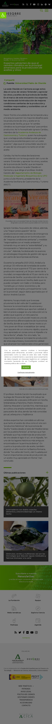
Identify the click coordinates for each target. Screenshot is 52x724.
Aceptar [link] (26, 367)
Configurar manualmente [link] (26, 372)
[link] (3, 15)
